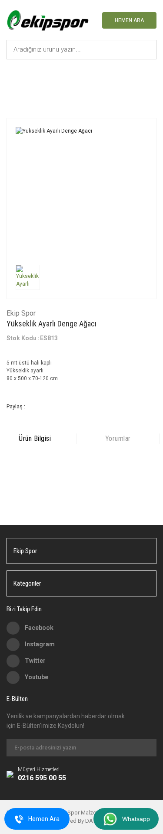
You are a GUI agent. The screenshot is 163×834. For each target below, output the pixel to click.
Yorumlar (118, 438)
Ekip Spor (21, 313)
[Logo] (48, 21)
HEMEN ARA (129, 20)
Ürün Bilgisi (35, 438)
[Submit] (145, 747)
